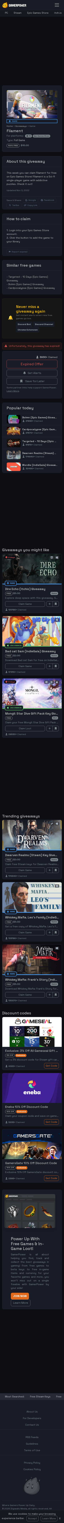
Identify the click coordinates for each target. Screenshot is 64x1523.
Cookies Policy (32, 1469)
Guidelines (32, 1443)
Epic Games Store (38, 12)
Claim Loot (25, 728)
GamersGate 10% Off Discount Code (31, 1163)
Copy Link (32, 205)
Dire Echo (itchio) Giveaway (25, 589)
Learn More (49, 1518)
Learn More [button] (20, 1303)
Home (10, 126)
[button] (24, 324)
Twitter (15, 205)
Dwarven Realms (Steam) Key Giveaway (34, 855)
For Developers (32, 1418)
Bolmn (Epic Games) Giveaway (26, 284)
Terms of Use (32, 1450)
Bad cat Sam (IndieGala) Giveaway (30, 651)
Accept (32, 1518)
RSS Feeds (32, 1437)
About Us (32, 1411)
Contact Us (32, 1424)
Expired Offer (32, 364)
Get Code (51, 1065)
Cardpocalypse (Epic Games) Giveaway (31, 288)
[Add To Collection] (49, 604)
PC (6, 12)
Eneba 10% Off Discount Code (26, 1107)
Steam (18, 12)
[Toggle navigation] (57, 5)
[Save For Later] (56, 604)
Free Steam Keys (40, 1396)
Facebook (49, 200)
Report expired (19, 251)
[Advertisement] (32, 48)
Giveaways (21, 126)
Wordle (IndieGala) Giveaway (40, 465)
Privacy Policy (32, 1462)
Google (32, 200)
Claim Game (25, 603)
